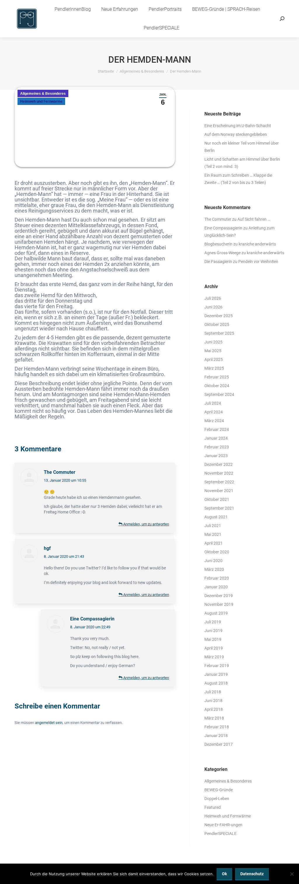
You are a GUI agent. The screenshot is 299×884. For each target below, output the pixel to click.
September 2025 (219, 333)
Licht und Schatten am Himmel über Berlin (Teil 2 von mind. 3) (242, 163)
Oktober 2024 (216, 385)
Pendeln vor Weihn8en (258, 261)
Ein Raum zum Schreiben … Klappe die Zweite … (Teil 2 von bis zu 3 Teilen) (238, 179)
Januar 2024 (216, 438)
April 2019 (213, 648)
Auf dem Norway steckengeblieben (235, 134)
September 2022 (219, 482)
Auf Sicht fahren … (253, 219)
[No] (292, 874)
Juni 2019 (213, 630)
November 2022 (218, 473)
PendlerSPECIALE (220, 833)
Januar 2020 (216, 587)
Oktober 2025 (216, 324)
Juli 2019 (212, 622)
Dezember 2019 (218, 595)
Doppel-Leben (216, 798)
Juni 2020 (213, 560)
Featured (212, 807)
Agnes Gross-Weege (222, 252)
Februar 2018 (216, 727)
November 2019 (218, 604)
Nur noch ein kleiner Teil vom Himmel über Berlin (241, 147)
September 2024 (219, 394)
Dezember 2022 (218, 464)
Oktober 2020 (216, 552)
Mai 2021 (212, 534)
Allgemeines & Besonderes (43, 94)
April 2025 (213, 359)
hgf (47, 548)
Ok (224, 873)
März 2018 (214, 718)
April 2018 (213, 709)
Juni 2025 (213, 342)
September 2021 (219, 508)
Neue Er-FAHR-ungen (223, 824)
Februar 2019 (216, 665)
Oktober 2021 (216, 499)
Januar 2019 (216, 674)
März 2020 (214, 569)
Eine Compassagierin (92, 619)
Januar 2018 (216, 735)
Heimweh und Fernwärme (41, 101)
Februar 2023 (216, 447)
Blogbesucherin (218, 244)
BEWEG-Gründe (218, 789)
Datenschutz (252, 873)
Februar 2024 (216, 429)
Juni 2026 (213, 307)
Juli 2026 (212, 298)
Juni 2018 (213, 700)
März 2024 (214, 420)
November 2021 (218, 490)
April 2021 (213, 543)
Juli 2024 (212, 403)
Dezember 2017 (218, 744)
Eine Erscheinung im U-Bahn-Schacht (237, 125)
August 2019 (216, 613)
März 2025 (214, 368)
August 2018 (216, 683)
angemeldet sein (48, 722)
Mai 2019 (212, 639)
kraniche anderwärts (257, 244)
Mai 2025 (212, 350)
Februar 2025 (216, 377)
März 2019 (214, 657)
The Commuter (59, 472)
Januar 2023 (216, 455)
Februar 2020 (216, 578)
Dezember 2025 (218, 315)
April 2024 (213, 412)
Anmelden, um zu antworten (145, 524)
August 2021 (216, 517)
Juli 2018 (212, 692)
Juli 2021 (212, 525)
